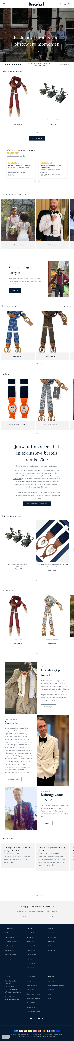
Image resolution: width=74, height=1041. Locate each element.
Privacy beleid (30, 1003)
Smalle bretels (9, 950)
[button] (4, 4)
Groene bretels (31, 954)
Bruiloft (7, 933)
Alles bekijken (37, 138)
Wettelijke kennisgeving (33, 1011)
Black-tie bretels (51, 245)
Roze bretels (30, 968)
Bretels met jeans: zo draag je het (51, 849)
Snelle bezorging (31, 985)
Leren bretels (9, 959)
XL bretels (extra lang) (12, 941)
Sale (49, 994)
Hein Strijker (17, 479)
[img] (38, 153)
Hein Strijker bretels (17, 424)
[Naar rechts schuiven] (41, 133)
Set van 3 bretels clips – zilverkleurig (52, 120)
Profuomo (45, 476)
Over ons (51, 981)
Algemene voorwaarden (26, 1036)
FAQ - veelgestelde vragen (56, 985)
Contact (47, 823)
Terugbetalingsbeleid (33, 998)
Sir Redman (51, 941)
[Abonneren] (52, 917)
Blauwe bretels (17, 356)
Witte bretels (30, 963)
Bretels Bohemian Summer (52, 639)
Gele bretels (30, 959)
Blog (49, 998)
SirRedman (37, 476)
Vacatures (51, 990)
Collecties (15, 290)
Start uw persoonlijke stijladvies (37, 504)
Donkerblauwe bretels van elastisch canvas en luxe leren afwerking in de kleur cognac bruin (52, 565)
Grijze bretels (30, 950)
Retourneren (30, 990)
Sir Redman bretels (51, 424)
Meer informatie (13, 779)
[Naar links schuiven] (33, 133)
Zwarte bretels (31, 933)
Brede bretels (9, 946)
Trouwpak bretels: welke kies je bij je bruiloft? (18, 849)
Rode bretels (30, 941)
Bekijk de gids (48, 707)
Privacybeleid (48, 1034)
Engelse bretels (9, 937)
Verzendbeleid (30, 1007)
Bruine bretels (51, 356)
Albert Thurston (27, 476)
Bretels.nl (17, 1034)
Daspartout (54, 476)
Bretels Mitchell (18, 120)
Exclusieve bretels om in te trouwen (17, 245)
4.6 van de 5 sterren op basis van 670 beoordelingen (40, 64)
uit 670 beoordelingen (14, 156)
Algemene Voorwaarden (33, 994)
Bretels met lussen (11, 954)
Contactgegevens (58, 1034)
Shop (37, 51)
